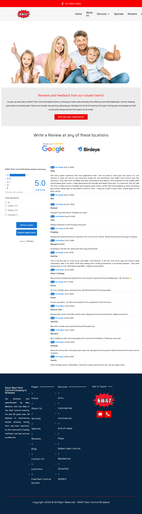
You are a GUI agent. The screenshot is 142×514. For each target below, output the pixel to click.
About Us (89, 14)
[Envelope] (100, 414)
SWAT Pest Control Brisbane (93, 502)
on (59, 167)
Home (78, 13)
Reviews (132, 13)
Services (101, 13)
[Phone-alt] (107, 414)
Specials (119, 13)
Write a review (27, 225)
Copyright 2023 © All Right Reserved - (55, 502)
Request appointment (26, 232)
